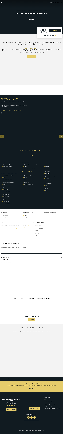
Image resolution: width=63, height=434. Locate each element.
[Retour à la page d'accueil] (8, 2)
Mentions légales (48, 406)
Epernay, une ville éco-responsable (52, 408)
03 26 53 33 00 (11, 405)
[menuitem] (58, 2)
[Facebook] (28, 417)
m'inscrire (31, 388)
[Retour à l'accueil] (11, 396)
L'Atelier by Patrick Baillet (52, 371)
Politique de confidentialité (50, 404)
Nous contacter (11, 409)
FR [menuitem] (58, 2)
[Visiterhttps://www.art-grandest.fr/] (31, 428)
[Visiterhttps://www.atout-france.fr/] (30, 428)
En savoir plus (31, 56)
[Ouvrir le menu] (1, 2)
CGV (46, 399)
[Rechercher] (61, 2)
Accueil (2, 378)
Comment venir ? (34, 408)
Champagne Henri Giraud (31, 316)
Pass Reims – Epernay (49, 401)
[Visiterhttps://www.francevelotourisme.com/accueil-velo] (32, 427)
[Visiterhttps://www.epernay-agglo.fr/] (32, 428)
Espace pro (31, 421)
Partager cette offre (48, 35)
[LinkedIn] (34, 417)
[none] (58, 2)
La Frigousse (21, 371)
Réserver (31, 19)
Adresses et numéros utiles (50, 402)
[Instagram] (31, 417)
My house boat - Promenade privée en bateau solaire (52, 350)
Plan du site (47, 397)
